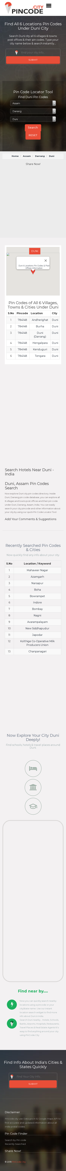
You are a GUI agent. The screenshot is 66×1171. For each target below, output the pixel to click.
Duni (55, 319)
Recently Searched (15, 1144)
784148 (22, 319)
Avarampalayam (37, 621)
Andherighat (40, 319)
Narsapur (37, 583)
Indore (37, 602)
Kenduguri (40, 349)
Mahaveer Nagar (37, 570)
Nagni (37, 615)
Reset (33, 135)
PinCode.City (19, 1161)
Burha (40, 326)
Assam (27, 156)
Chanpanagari (37, 651)
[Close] (46, 260)
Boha (37, 589)
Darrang (40, 156)
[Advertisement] (33, 202)
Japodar (37, 634)
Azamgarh (37, 576)
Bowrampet (37, 596)
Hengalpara (40, 342)
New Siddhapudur (37, 628)
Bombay (37, 609)
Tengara (40, 355)
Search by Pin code (15, 1140)
